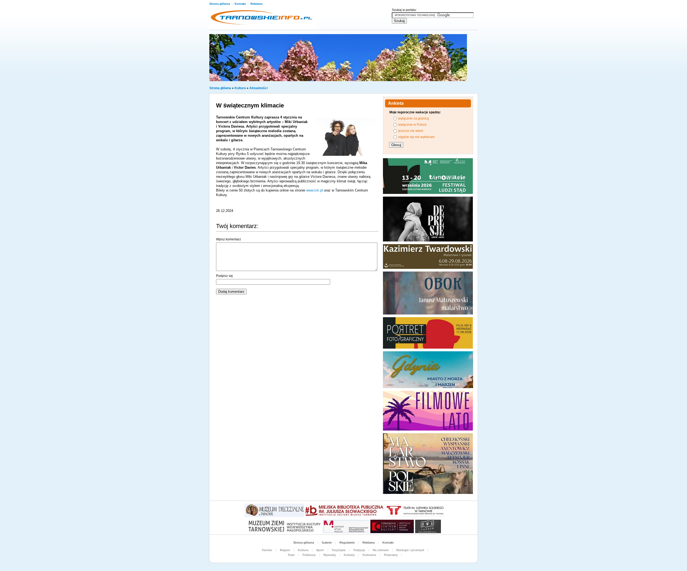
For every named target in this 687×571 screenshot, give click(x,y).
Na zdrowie (381, 550)
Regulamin (347, 542)
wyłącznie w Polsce (412, 125)
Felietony (309, 554)
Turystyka (338, 550)
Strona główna (220, 3)
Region (285, 550)
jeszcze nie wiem (410, 131)
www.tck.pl (314, 190)
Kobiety (349, 554)
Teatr (291, 554)
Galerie (327, 542)
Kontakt (241, 3)
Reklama (256, 3)
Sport (320, 550)
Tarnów (267, 550)
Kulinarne (369, 554)
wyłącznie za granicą (413, 118)
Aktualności (258, 88)
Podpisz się (224, 276)
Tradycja (359, 550)
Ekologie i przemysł (410, 550)
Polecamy (391, 554)
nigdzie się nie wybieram (416, 137)
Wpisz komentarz (228, 239)
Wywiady (329, 554)
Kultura (240, 88)
